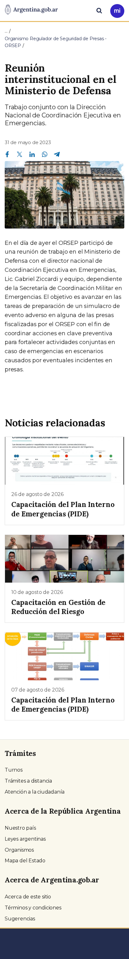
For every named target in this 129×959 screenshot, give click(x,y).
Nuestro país (20, 828)
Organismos (19, 850)
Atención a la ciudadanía (34, 792)
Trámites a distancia (28, 781)
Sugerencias (20, 919)
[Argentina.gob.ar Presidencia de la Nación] (31, 10)
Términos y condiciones (33, 908)
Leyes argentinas (25, 839)
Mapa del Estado (25, 861)
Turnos (14, 770)
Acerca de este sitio (28, 897)
